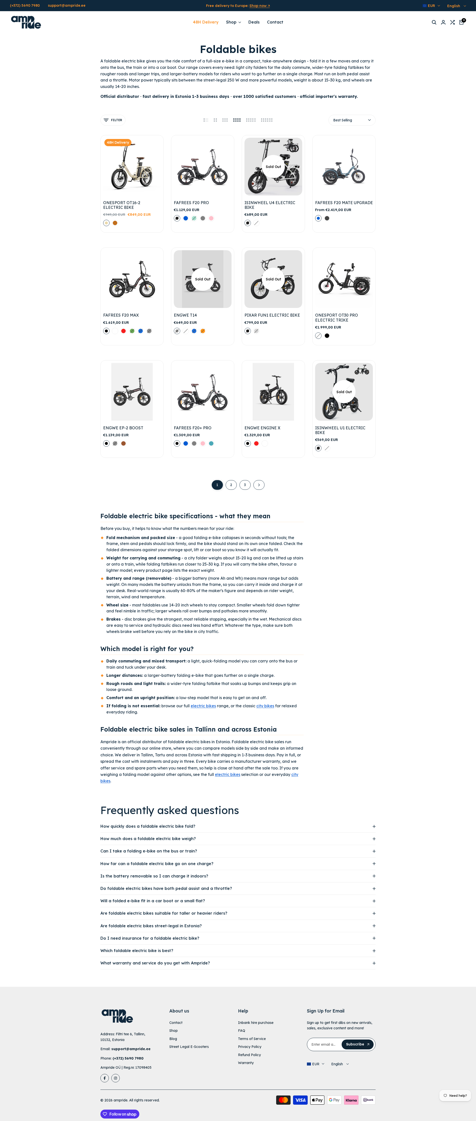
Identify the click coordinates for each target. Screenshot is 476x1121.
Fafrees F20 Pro (191, 202)
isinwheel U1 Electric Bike (340, 430)
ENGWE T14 (185, 315)
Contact (175, 1022)
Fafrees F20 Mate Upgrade (344, 202)
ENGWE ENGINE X (262, 428)
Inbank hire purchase (255, 1022)
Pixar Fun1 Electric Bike (272, 315)
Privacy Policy (249, 1046)
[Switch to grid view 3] (225, 120)
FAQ (241, 1030)
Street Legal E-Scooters (189, 1046)
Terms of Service (252, 1039)
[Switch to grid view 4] (237, 120)
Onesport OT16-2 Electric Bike (121, 205)
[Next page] (259, 485)
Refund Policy (249, 1055)
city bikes (265, 705)
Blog (173, 1039)
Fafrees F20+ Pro (192, 428)
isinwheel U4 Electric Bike (269, 205)
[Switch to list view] (205, 120)
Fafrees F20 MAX (121, 315)
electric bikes (203, 705)
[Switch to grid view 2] (215, 120)
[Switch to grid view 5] (251, 120)
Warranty (246, 1063)
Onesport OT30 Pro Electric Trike (336, 317)
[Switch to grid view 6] (267, 120)
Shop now (258, 6)
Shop (173, 1030)
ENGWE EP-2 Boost (123, 428)
